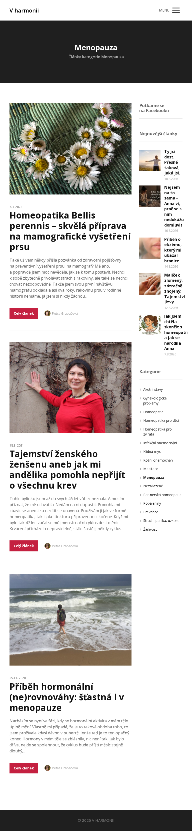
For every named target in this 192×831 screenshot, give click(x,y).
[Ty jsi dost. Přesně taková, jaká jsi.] (149, 160)
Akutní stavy (153, 389)
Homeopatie (153, 411)
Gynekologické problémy (155, 401)
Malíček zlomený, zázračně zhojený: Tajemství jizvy (174, 288)
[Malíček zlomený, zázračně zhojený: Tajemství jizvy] (149, 284)
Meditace (150, 468)
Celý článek (24, 313)
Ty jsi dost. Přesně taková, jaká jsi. (172, 162)
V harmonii (24, 10)
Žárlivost (150, 529)
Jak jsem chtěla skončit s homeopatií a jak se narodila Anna (176, 332)
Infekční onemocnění (160, 443)
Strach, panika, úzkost (161, 520)
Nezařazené (153, 486)
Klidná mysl (152, 451)
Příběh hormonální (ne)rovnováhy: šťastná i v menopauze (67, 697)
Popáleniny (152, 503)
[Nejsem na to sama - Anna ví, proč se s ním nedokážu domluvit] (149, 196)
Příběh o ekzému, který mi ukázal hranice (173, 250)
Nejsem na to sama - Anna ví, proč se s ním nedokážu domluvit (174, 206)
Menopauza (153, 477)
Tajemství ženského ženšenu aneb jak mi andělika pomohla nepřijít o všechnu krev (67, 469)
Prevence (150, 512)
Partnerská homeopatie (162, 494)
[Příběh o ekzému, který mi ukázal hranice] (149, 248)
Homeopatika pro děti (161, 420)
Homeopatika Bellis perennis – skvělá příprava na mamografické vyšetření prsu (70, 231)
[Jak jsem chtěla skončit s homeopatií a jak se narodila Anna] (149, 325)
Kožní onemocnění (158, 460)
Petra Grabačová (65, 313)
